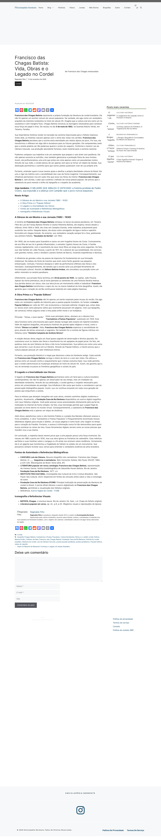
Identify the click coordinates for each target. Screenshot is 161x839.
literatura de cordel (29, 542)
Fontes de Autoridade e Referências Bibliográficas (42, 209)
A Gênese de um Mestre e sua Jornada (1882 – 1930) (44, 200)
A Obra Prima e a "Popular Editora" (35, 203)
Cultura (120, 112)
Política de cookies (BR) (123, 630)
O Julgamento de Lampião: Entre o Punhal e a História (130, 117)
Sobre (117, 8)
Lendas (82, 8)
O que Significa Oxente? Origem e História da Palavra (130, 161)
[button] (141, 7)
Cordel (18, 84)
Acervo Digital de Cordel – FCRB (45, 491)
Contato (127, 8)
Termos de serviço (121, 623)
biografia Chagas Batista (26, 537)
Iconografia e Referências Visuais (35, 211)
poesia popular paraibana (65, 542)
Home (41, 8)
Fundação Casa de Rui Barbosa (73, 539)
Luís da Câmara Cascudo (46, 542)
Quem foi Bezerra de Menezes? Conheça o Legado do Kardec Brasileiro (43, 546)
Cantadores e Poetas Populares (48, 537)
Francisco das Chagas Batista (50, 539)
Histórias (61, 8)
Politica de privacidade (123, 619)
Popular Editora (96, 542)
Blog (49, 8)
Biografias (107, 8)
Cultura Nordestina (67, 537)
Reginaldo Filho (20, 79)
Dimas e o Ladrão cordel (84, 537)
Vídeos (72, 8)
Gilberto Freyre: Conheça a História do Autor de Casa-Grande (130, 150)
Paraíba (136, 123)
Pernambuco (132, 134)
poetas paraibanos (83, 542)
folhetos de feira (32, 539)
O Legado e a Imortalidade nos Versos (37, 206)
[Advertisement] (80, 29)
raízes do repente (21, 544)
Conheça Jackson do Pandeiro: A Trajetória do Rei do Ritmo (129, 128)
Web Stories (94, 8)
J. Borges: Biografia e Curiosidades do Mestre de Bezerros (130, 139)
